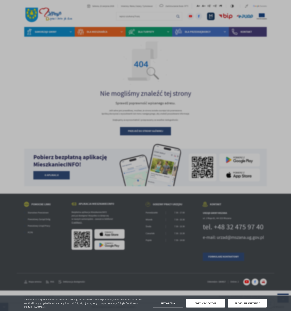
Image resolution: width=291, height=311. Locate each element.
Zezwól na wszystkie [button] (247, 303)
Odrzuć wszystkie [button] (205, 303)
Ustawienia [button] (168, 303)
